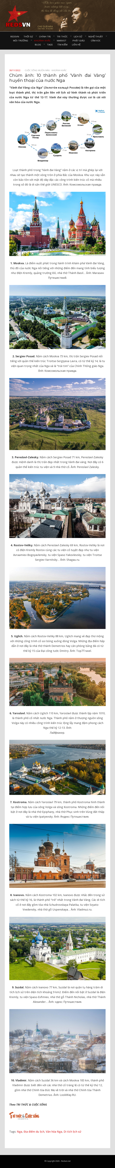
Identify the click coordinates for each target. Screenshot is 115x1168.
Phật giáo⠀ (79, 40)
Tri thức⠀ (63, 36)
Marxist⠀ (62, 40)
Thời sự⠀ (29, 36)
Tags (50, 44)
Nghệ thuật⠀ (96, 36)
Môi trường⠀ (21, 40)
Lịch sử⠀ (79, 36)
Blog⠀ (39, 44)
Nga (19, 1131)
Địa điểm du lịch (34, 1131)
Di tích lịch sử (72, 1131)
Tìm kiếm (62, 44)
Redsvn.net (66, 1161)
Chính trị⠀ (45, 36)
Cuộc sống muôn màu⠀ (38, 70)
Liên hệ (76, 44)
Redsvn (14, 36)
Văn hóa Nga (54, 1131)
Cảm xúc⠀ (96, 40)
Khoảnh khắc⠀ (43, 40)
